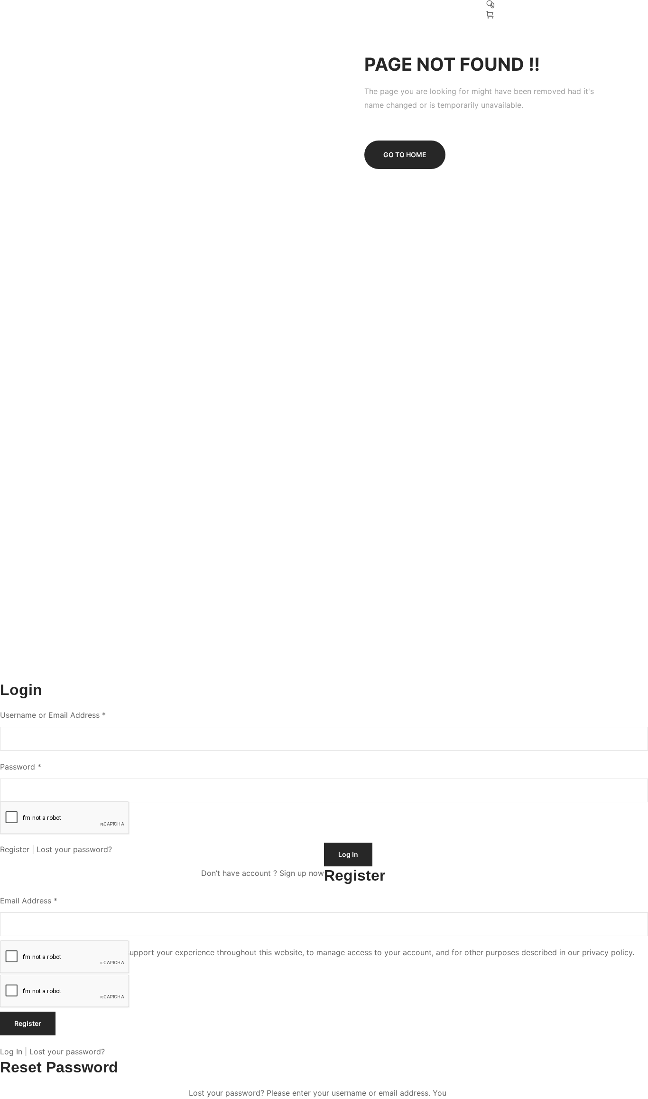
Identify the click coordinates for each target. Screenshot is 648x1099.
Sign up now (301, 873)
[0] (491, 15)
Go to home (404, 154)
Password (20, 766)
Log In (11, 1051)
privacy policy (607, 952)
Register (14, 849)
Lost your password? (74, 849)
